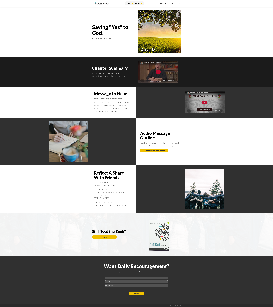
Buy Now (104, 237)
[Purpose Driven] (101, 4)
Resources (162, 3)
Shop (179, 3)
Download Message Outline (154, 150)
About (172, 3)
